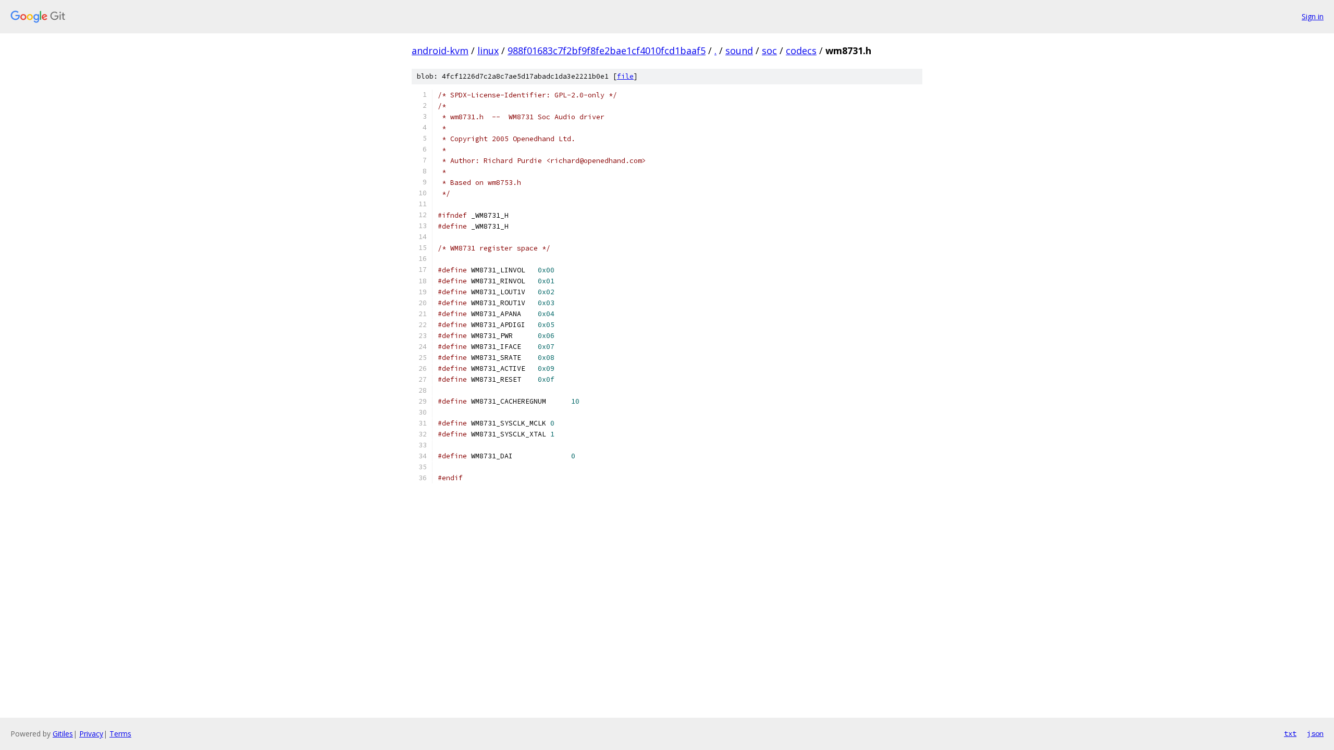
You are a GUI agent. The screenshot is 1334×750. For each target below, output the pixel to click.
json (1315, 733)
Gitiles (63, 734)
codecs (801, 50)
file (625, 76)
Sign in (1313, 16)
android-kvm (440, 50)
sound (739, 50)
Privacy (91, 734)
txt (1290, 733)
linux (488, 50)
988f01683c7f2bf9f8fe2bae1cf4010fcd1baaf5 (607, 50)
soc (769, 50)
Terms (120, 734)
